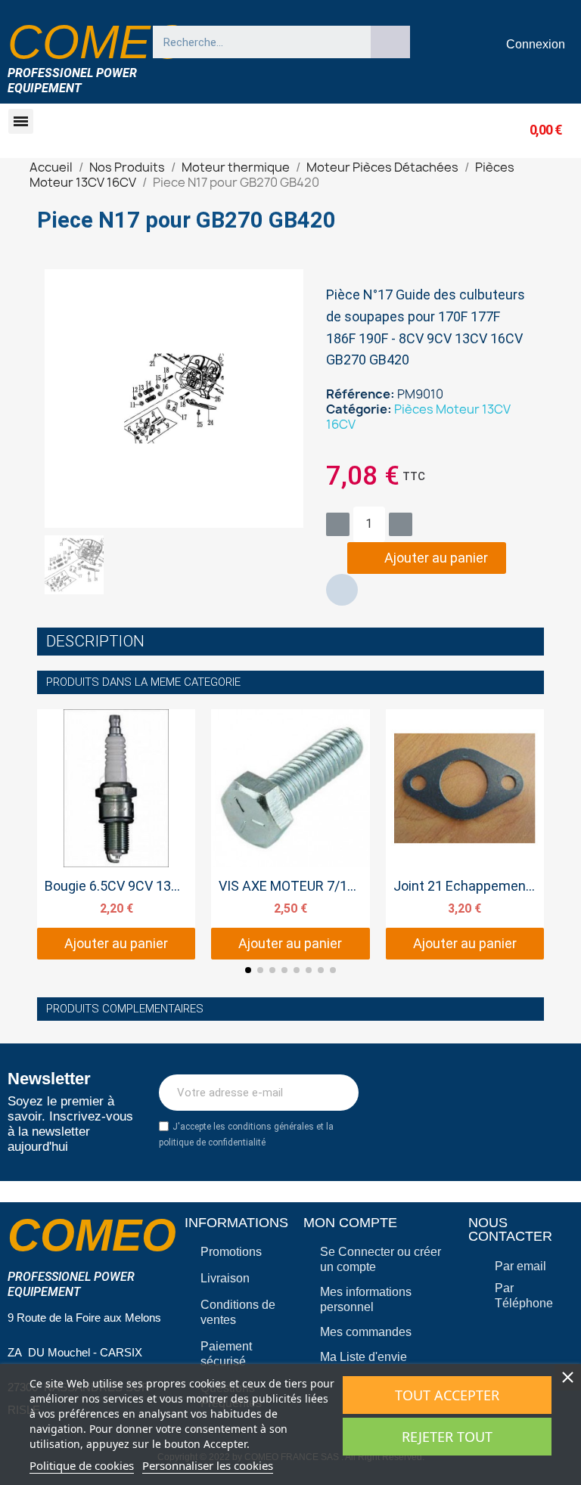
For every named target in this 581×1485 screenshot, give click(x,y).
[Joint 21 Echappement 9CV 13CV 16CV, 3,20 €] (465, 834)
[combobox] (254, 42)
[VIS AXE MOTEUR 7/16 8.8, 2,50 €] (290, 834)
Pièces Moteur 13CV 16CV (418, 416)
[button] (20, 121)
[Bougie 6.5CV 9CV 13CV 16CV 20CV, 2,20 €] (116, 834)
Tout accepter (447, 1395)
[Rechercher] (390, 42)
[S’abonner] (339, 1092)
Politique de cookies (82, 1465)
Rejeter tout (447, 1437)
